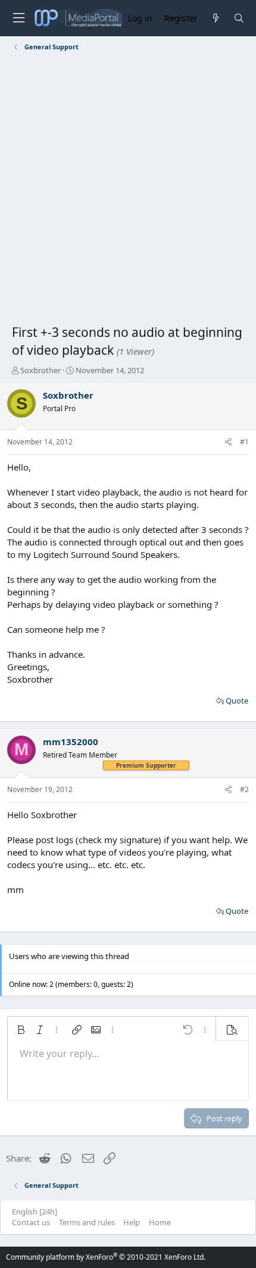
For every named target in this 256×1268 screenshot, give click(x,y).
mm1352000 (70, 741)
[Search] (239, 18)
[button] (21, 1029)
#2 (244, 789)
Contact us (31, 1222)
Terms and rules (87, 1222)
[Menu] (18, 18)
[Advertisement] (128, 190)
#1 (244, 442)
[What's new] (215, 18)
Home (160, 1222)
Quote (237, 700)
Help (131, 1222)
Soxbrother (40, 370)
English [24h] (34, 1211)
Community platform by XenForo (105, 1257)
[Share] (228, 442)
